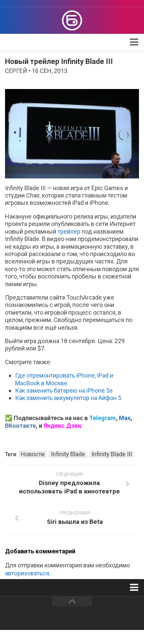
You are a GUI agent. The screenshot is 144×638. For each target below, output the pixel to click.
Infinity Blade (68, 454)
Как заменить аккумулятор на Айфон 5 (68, 397)
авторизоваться (27, 573)
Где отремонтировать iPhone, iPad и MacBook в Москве (64, 379)
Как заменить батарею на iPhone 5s (64, 390)
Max (125, 417)
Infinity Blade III (111, 454)
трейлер (69, 231)
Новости (33, 454)
